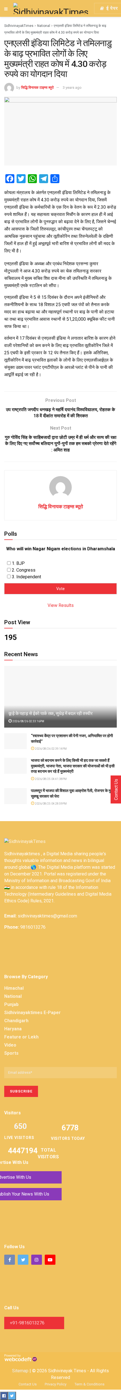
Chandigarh (16, 1020)
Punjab (11, 1004)
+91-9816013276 (27, 1323)
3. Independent (26, 576)
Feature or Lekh (21, 1037)
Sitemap (20, 1370)
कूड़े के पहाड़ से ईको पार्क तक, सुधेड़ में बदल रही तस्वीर (50, 713)
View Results (61, 605)
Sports (11, 1053)
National (13, 996)
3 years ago (72, 87)
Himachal (14, 988)
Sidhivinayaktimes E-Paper (32, 1012)
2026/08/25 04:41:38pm (50, 779)
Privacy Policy (55, 1384)
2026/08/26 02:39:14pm (50, 748)
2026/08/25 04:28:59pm (50, 803)
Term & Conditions (89, 1384)
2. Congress (23, 570)
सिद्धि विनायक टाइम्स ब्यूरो (37, 87)
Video (10, 1045)
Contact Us (28, 1384)
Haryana (13, 1028)
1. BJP (18, 563)
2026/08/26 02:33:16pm (28, 721)
